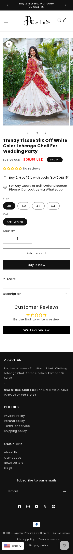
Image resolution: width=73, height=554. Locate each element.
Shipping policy (15, 431)
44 (53, 206)
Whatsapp (54, 189)
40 (24, 206)
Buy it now (36, 265)
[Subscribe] (64, 491)
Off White (15, 222)
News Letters (13, 463)
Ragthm (19, 533)
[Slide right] (45, 133)
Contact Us (12, 458)
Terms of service (17, 426)
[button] (6, 20)
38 (9, 206)
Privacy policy (26, 539)
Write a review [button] (36, 330)
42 (38, 206)
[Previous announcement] (7, 5)
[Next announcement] (65, 5)
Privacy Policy (14, 416)
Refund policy (14, 421)
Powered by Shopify (37, 533)
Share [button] (11, 279)
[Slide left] (27, 133)
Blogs (8, 468)
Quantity (9, 231)
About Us (11, 452)
